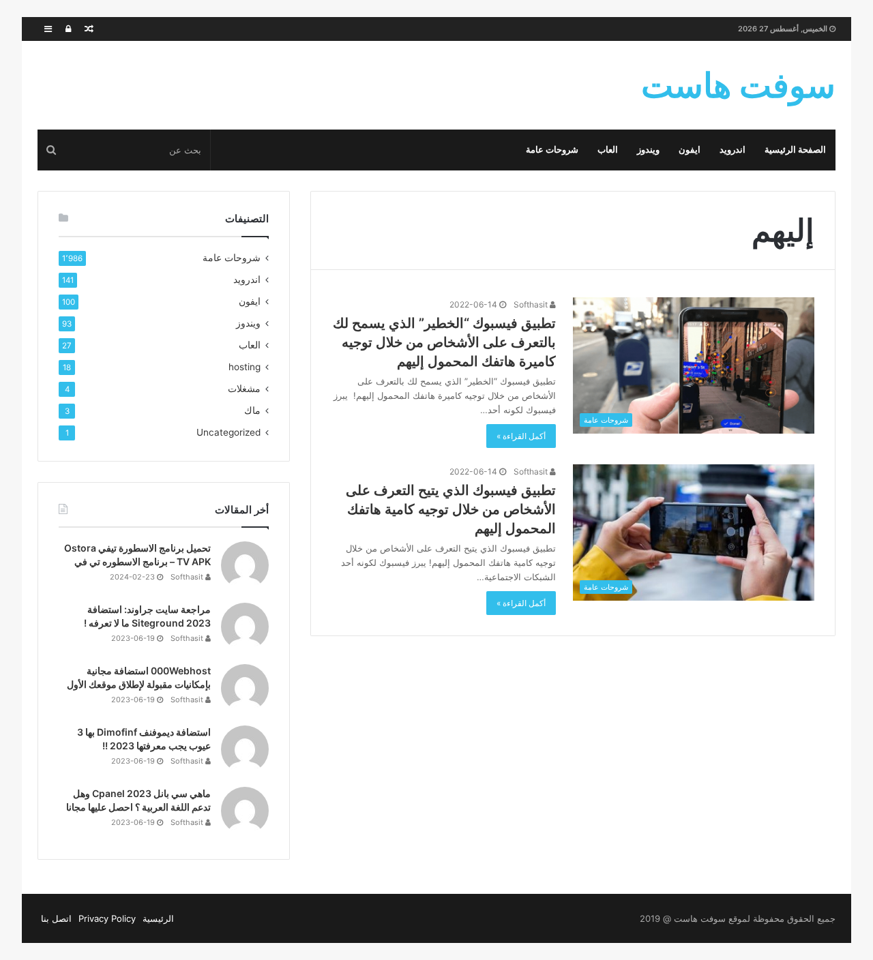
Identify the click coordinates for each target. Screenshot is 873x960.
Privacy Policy (107, 918)
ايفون (689, 150)
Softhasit (532, 304)
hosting (244, 366)
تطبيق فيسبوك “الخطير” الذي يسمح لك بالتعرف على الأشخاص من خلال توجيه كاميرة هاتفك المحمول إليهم (444, 342)
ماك (252, 410)
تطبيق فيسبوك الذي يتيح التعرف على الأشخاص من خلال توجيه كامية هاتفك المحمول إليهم (451, 509)
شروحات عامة (552, 150)
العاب (607, 150)
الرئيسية (158, 918)
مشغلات (244, 388)
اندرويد (732, 150)
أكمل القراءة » (521, 436)
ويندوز (648, 150)
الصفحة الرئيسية (795, 150)
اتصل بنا (56, 918)
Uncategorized (228, 432)
